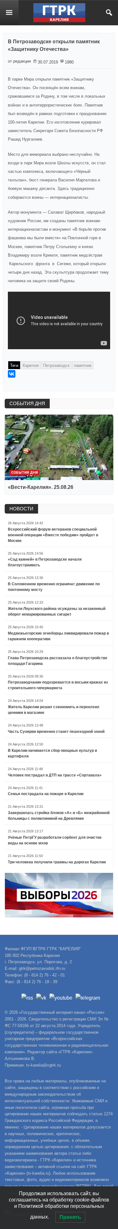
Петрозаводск (56, 365)
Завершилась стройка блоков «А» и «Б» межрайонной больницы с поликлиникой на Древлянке (59, 816)
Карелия (31, 365)
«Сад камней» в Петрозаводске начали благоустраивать (44, 562)
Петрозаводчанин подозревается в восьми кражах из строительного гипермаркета (58, 685)
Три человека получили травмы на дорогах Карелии (57, 862)
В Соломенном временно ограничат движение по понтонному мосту (54, 587)
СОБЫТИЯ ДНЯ (27, 403)
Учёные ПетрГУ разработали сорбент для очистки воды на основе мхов (54, 840)
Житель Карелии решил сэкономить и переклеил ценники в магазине (53, 710)
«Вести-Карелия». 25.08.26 (40, 487)
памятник (83, 365)
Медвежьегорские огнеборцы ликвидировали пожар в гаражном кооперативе (58, 636)
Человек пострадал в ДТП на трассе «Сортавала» (55, 775)
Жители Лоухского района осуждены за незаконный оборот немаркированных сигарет (56, 611)
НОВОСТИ (21, 508)
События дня (24, 473)
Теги (14, 365)
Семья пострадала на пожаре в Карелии (45, 794)
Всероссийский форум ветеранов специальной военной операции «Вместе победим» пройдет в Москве (53, 535)
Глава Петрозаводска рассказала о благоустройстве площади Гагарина (57, 661)
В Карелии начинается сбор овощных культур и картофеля (52, 753)
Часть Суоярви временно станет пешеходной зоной (56, 731)
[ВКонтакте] (11, 374)
